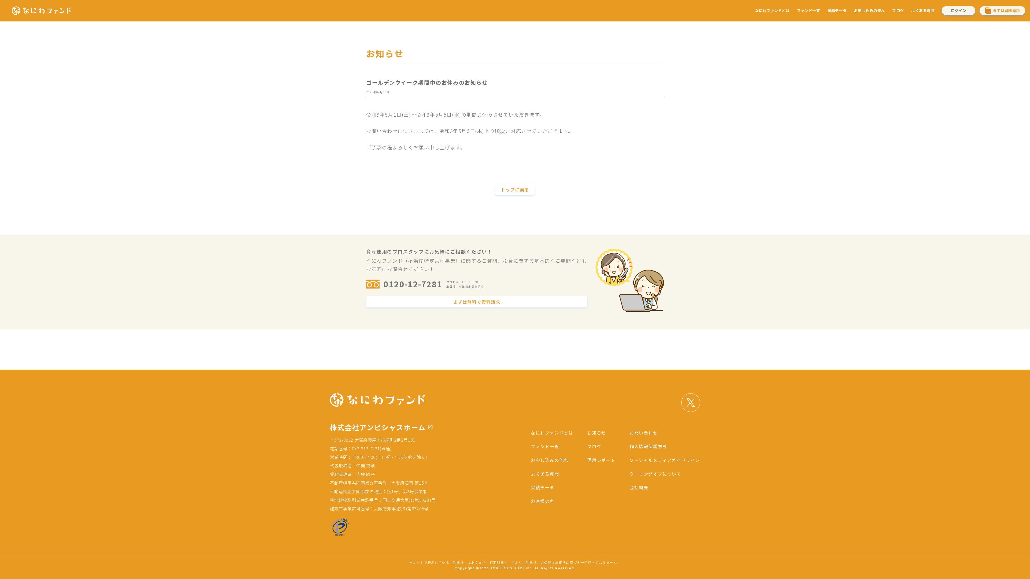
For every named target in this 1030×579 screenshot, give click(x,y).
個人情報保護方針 (648, 446)
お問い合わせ (644, 432)
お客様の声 (542, 501)
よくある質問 (922, 10)
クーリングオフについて (656, 473)
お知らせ (596, 432)
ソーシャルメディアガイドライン (665, 460)
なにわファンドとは (772, 10)
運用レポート (601, 460)
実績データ (837, 10)
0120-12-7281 (413, 284)
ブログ (898, 10)
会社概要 (639, 487)
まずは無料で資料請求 (477, 302)
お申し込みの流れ (869, 10)
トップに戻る (515, 189)
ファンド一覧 (808, 10)
